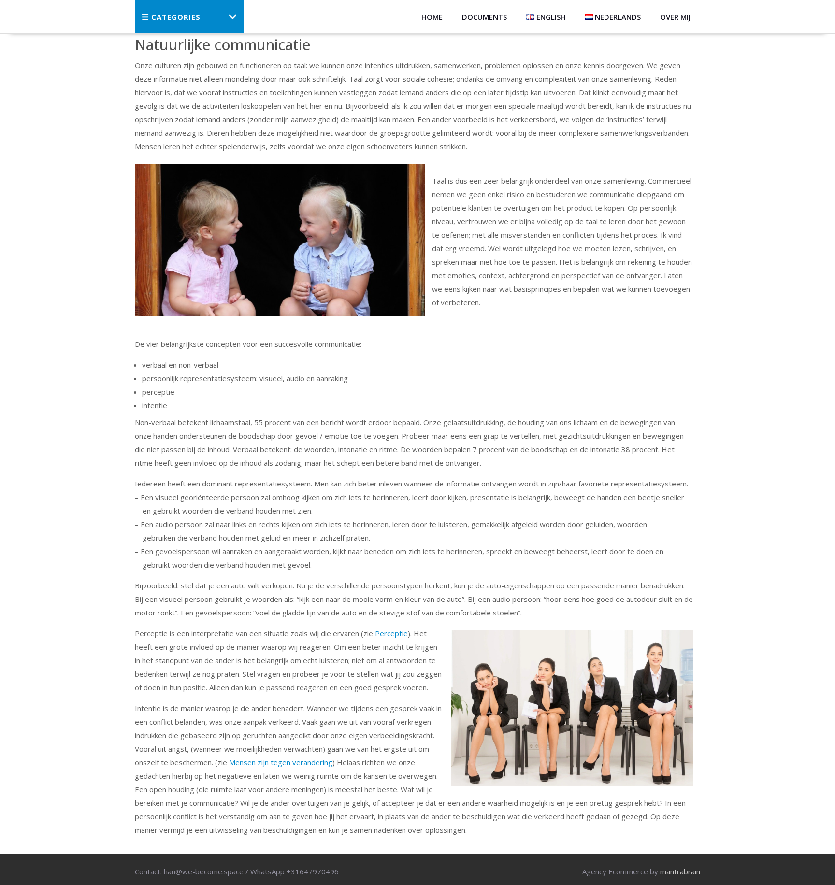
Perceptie (391, 633)
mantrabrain (680, 871)
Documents (484, 17)
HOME (432, 17)
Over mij (675, 17)
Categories (176, 17)
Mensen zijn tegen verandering (280, 762)
